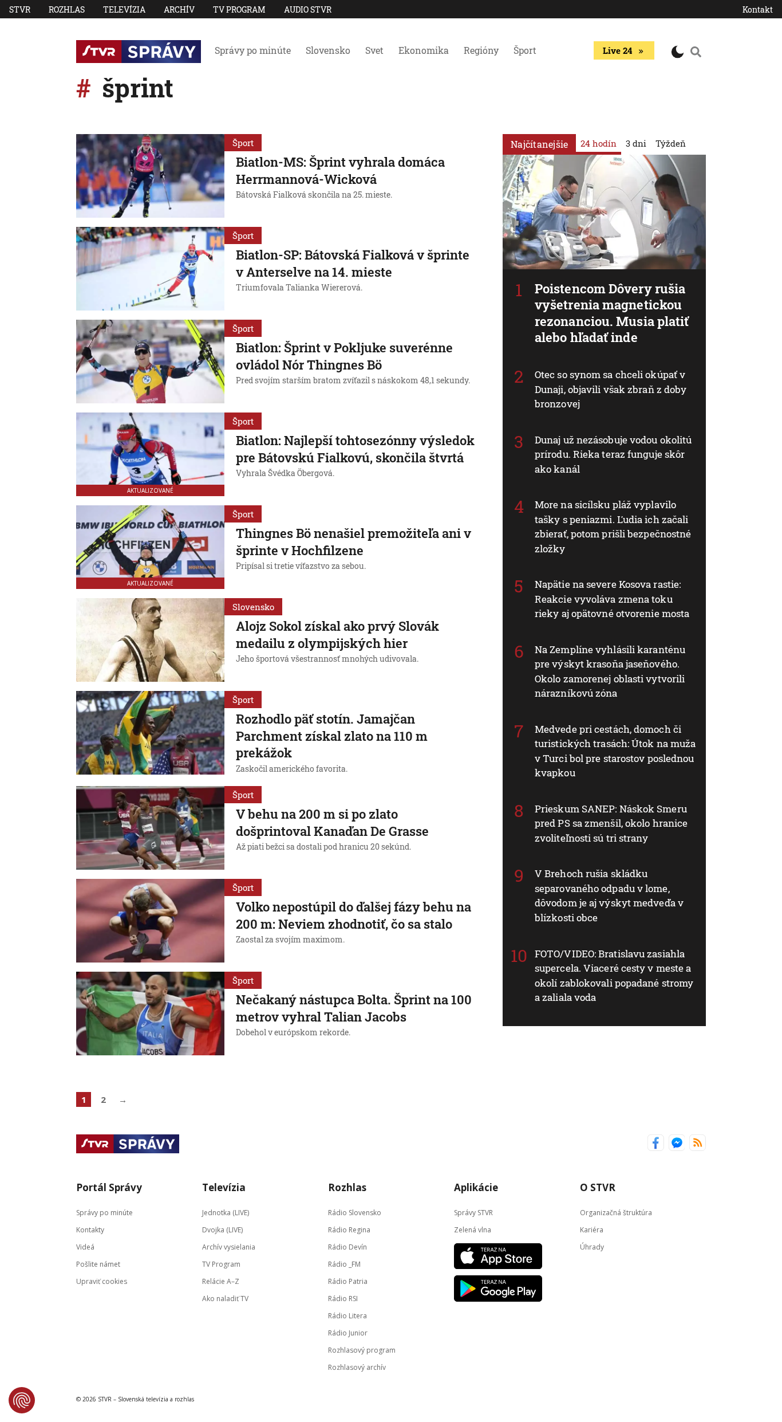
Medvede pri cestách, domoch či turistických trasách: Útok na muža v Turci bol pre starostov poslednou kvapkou (615, 751)
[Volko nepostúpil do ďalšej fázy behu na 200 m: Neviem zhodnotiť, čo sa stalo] (150, 921)
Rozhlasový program (362, 1350)
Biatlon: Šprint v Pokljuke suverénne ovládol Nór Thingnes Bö (344, 356)
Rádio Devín (347, 1247)
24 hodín (598, 143)
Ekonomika (423, 50)
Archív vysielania (228, 1247)
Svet (374, 50)
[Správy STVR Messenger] (677, 1143)
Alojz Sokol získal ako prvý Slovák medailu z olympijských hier (337, 634)
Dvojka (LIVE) (222, 1230)
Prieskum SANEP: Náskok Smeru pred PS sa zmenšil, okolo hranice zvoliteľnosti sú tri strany (611, 823)
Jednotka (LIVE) (225, 1212)
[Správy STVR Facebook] (655, 1143)
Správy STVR (473, 1212)
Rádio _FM (344, 1264)
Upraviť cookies (101, 1281)
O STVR (597, 1187)
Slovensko (328, 50)
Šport (525, 50)
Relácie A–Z (220, 1281)
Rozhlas (67, 9)
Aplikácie (476, 1187)
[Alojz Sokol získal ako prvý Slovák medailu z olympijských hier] (150, 640)
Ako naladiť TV (225, 1298)
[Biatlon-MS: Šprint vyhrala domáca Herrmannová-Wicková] (150, 176)
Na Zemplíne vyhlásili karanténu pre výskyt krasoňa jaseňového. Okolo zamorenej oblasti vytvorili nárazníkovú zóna (610, 671)
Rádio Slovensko (354, 1212)
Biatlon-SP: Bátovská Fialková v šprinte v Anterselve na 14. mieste (352, 263)
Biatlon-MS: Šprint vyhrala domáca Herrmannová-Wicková (340, 170)
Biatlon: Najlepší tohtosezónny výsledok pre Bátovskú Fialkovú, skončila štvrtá (355, 449)
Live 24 (617, 50)
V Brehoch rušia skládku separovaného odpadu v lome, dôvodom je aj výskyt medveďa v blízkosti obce (609, 895)
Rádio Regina (349, 1230)
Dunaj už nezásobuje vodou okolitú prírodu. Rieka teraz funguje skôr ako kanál (613, 454)
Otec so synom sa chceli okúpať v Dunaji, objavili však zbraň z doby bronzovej (610, 389)
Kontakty (90, 1230)
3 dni (636, 143)
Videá (85, 1247)
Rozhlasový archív (357, 1367)
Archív (179, 9)
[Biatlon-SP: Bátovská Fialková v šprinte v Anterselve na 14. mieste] (150, 269)
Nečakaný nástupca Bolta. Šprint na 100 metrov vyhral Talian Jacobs (354, 1008)
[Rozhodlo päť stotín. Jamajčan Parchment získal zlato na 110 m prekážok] (150, 734)
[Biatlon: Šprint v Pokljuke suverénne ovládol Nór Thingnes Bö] (150, 361)
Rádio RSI (343, 1298)
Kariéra (591, 1230)
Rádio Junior (348, 1333)
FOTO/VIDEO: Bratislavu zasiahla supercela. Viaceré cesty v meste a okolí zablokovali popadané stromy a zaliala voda (614, 975)
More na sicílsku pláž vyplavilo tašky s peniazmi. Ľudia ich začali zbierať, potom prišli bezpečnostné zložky (613, 526)
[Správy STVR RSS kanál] (697, 1143)
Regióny (481, 50)
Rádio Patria (348, 1281)
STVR (19, 9)
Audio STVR (307, 9)
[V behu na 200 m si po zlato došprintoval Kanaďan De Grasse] (150, 828)
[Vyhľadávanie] (696, 51)
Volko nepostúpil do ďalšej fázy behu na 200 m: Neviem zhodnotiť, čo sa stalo (353, 915)
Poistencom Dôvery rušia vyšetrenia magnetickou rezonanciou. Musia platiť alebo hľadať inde (612, 313)
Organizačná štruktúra (616, 1212)
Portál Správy (109, 1187)
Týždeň (670, 143)
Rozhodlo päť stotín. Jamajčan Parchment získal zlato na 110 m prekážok (332, 735)
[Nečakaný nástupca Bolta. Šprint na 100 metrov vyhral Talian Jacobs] (150, 1013)
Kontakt (757, 9)
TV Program (239, 9)
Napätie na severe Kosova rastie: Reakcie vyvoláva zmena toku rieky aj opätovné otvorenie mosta (612, 599)
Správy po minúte (253, 50)
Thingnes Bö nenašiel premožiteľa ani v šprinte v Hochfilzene (353, 542)
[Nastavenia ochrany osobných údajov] (22, 1400)
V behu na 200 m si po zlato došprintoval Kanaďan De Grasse (332, 822)
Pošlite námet (98, 1264)
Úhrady (592, 1247)
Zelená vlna (472, 1230)
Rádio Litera (347, 1316)
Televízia (124, 9)
